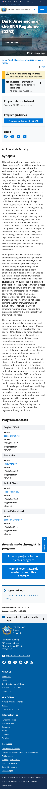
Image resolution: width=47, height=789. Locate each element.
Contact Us (6, 691)
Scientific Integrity (9, 767)
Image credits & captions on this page (22, 619)
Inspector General (27, 777)
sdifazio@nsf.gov (12, 435)
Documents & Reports (11, 748)
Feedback (44, 547)
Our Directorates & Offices (13, 684)
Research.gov (7, 770)
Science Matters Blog (11, 709)
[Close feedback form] (44, 539)
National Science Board (12, 687)
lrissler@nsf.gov (11, 491)
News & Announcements (12, 702)
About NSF (6, 676)
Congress (6, 727)
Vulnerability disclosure (10, 777)
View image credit (38, 53)
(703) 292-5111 (9, 649)
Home (4, 60)
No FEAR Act (12, 781)
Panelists (6, 738)
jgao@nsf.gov (10, 463)
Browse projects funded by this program (24, 558)
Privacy (38, 777)
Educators (6, 734)
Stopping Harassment (11, 759)
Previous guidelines (23, 121)
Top (42, 598)
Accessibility (32, 781)
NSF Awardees (8, 723)
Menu (42, 9)
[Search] (34, 9)
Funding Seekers (9, 720)
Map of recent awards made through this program (23, 572)
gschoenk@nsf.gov (13, 519)
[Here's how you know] (23, 3)
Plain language (7, 785)
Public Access (7, 756)
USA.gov (22, 781)
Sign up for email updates (18, 655)
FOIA (3, 781)
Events (5, 705)
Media (4, 731)
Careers (5, 680)
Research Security (9, 763)
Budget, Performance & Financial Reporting (20, 752)
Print (43, 67)
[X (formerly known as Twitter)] (10, 662)
